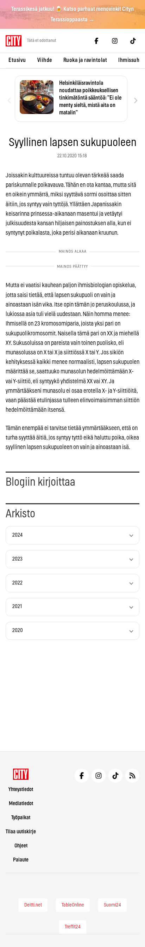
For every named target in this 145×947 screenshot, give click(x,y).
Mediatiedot (21, 803)
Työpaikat (20, 817)
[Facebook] (96, 40)
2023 (17, 559)
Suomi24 (112, 905)
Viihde (44, 60)
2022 (17, 583)
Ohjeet (20, 845)
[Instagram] (114, 40)
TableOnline (73, 905)
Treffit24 (73, 926)
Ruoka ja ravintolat (85, 60)
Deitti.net (33, 905)
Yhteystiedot (20, 789)
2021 (17, 606)
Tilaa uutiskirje (21, 831)
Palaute (21, 860)
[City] (21, 774)
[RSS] (132, 776)
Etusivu (17, 60)
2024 (17, 535)
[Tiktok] (133, 40)
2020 (17, 630)
